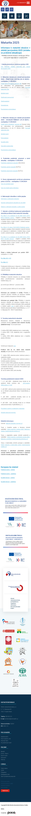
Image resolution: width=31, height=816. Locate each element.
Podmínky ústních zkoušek (8, 167)
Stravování (3, 757)
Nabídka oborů (4, 736)
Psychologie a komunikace (8, 109)
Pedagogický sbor (5, 774)
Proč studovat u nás (6, 738)
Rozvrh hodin (4, 755)
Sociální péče (5, 142)
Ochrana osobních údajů (7, 783)
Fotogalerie (3, 772)
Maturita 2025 (22, 30)
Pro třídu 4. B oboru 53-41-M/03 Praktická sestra (15, 227)
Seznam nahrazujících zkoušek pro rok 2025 (13, 202)
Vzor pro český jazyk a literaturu (10, 188)
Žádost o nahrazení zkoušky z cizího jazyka (13, 207)
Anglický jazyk (5, 93)
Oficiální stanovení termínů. (8, 412)
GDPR (2, 770)
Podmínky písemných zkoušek (9, 171)
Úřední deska (4, 768)
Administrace (4, 787)
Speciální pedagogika (7, 146)
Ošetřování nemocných (7, 97)
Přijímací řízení (4, 740)
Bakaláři (3, 751)
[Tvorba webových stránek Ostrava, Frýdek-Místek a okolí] (11, 812)
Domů (7, 29)
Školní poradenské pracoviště (8, 776)
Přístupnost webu (5, 781)
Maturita (11, 30)
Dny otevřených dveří (6, 742)
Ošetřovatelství (5, 101)
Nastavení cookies (5, 785)
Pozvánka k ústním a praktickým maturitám (12, 408)
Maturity (3, 759)
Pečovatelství (4, 138)
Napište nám (5, 790)
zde (12, 306)
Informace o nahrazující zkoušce (10, 199)
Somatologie (4, 105)
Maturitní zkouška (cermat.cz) (14, 423)
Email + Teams (4, 753)
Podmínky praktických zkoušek (9, 163)
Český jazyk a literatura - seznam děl (11, 83)
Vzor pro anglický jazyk (7, 184)
